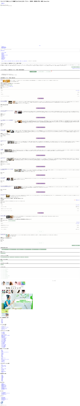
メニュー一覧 (77, 90)
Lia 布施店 (2, 149)
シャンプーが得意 (4, 338)
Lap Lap (1, 79)
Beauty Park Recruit (4, 399)
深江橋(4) (11, 249)
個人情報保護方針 (4, 384)
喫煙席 (2, 351)
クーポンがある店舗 (49, 71)
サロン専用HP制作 (4, 392)
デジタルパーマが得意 (4, 334)
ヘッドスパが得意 (4, 339)
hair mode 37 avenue (3, 234)
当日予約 (3, 361)
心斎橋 (2, 375)
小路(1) (40, 249)
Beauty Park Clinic (3, 397)
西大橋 (2, 379)
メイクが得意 (3, 342)
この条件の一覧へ (76, 245)
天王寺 (2, 377)
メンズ (2, 357)
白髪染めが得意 (3, 337)
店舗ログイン (3, 3)
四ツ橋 (2, 376)
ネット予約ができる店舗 (40, 71)
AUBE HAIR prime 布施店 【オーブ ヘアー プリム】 (7, 111)
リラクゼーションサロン (4, 328)
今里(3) (25, 249)
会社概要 (3, 383)
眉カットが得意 (3, 341)
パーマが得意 (3, 333)
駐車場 (2, 356)
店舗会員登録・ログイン (4, 388)
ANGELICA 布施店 (3, 178)
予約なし (3, 353)
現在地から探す (3, 50)
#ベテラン (2, 264)
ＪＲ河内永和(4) (19, 249)
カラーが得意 (3, 332)
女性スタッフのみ (4, 365)
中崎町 (2, 378)
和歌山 (2, 322)
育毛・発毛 (3, 369)
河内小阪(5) (3, 249)
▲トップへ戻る (54, 280)
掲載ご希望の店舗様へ (4, 47)
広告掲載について (4, 46)
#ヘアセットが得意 (3, 253)
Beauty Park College (4, 398)
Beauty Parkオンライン (4, 394)
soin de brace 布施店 (3, 130)
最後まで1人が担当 (4, 371)
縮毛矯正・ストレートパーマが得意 (6, 335)
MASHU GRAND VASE (3, 194)
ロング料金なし (3, 360)
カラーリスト (3, 370)
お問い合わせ (3, 387)
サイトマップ (3, 389)
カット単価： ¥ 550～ (10, 86)
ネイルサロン (3, 326)
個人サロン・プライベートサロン (5, 359)
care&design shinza (3, 158)
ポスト (40, 45)
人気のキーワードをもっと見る (76, 68)
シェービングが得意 (4, 340)
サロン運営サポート (4, 393)
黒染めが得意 (3, 336)
